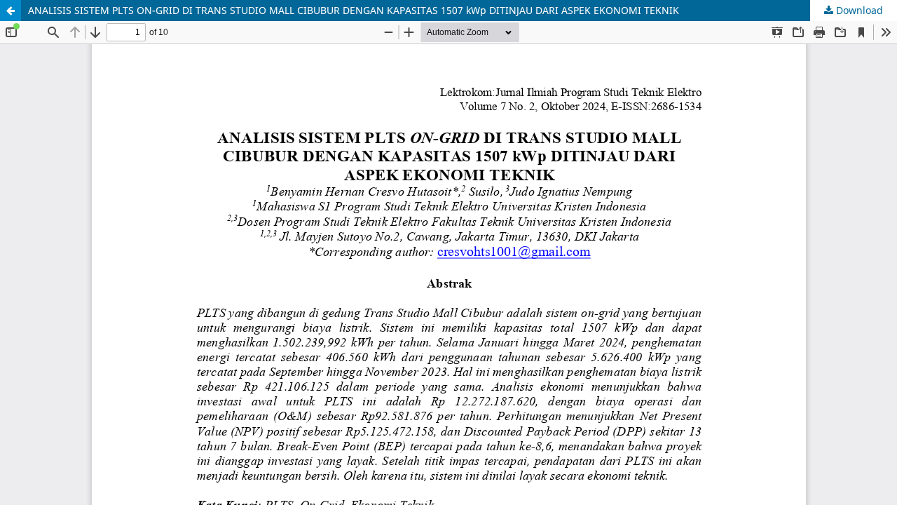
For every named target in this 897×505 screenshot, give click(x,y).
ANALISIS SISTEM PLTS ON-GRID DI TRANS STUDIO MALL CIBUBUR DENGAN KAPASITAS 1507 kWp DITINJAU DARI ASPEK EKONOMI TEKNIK (353, 10)
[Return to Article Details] (10, 10)
